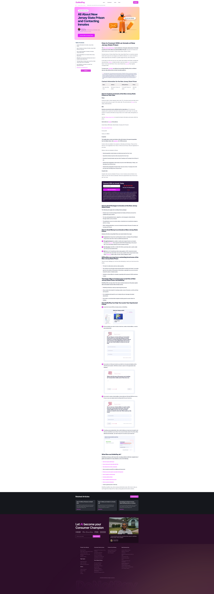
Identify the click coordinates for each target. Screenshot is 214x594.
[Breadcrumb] (76, 5)
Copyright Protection (111, 551)
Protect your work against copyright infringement (113, 471)
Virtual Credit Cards (83, 552)
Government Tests (125, 556)
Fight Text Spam (83, 562)
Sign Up (135, 2)
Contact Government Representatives (125, 564)
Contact (81, 573)
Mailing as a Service (125, 551)
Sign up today (96, 536)
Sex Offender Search (125, 568)
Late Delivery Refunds (98, 552)
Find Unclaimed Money (98, 565)
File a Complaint (111, 552)
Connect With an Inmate (83, 10)
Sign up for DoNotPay (112, 189)
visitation (110, 62)
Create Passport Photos (126, 565)
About (119, 2)
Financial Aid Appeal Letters (99, 572)
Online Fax (123, 552)
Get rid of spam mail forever (108, 461)
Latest (115, 2)
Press (81, 572)
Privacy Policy (82, 570)
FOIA (122, 559)
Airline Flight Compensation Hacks (86, 551)
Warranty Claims (83, 556)
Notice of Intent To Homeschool (127, 566)
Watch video (113, 531)
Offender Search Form (109, 117)
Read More (79, 509)
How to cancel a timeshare (108, 482)
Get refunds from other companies (110, 466)
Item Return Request (98, 553)
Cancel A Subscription (98, 555)
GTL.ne (132, 102)
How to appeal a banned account (109, 479)
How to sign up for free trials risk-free (110, 464)
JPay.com (111, 242)
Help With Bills (96, 567)
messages (110, 68)
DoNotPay (80, 2)
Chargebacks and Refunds (99, 556)
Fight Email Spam (83, 561)
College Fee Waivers (97, 568)
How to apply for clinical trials (109, 474)
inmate (109, 121)
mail (128, 62)
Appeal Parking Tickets (112, 550)
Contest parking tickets (108, 476)
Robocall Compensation (84, 564)
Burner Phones (83, 550)
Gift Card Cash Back (98, 562)
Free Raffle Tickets (97, 564)
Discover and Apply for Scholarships (98, 570)
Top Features (109, 2)
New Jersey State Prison (109, 47)
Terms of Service (83, 569)
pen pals (127, 63)
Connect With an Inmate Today (86, 35)
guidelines (116, 141)
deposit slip (108, 254)
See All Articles (134, 496)
